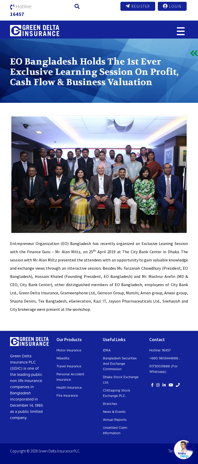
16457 (17, 14)
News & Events (114, 411)
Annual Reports (115, 419)
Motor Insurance (68, 350)
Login (175, 6)
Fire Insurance (67, 395)
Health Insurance (69, 387)
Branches (110, 403)
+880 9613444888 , (164, 358)
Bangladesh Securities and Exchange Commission (120, 364)
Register (140, 6)
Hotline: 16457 (160, 350)
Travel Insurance (68, 366)
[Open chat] (183, 449)
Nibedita (62, 358)
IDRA (107, 350)
